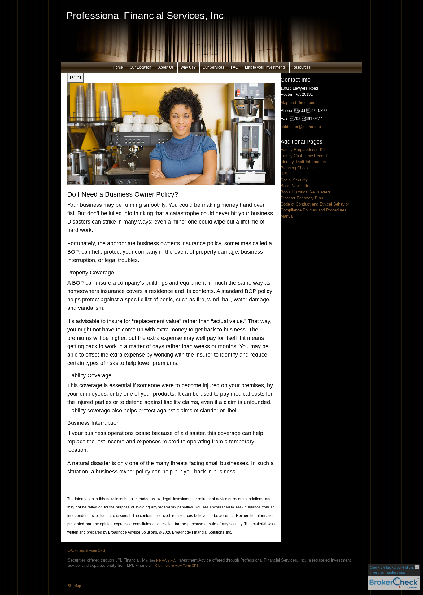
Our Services (213, 67)
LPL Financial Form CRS (86, 550)
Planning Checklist (297, 168)
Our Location (140, 67)
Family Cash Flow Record (304, 155)
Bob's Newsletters (297, 186)
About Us (166, 67)
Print (75, 77)
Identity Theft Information (303, 161)
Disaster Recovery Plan (302, 198)
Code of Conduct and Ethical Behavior (315, 204)
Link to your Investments (265, 67)
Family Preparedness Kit (303, 149)
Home (118, 67)
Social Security (294, 180)
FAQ (234, 67)
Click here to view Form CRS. (177, 565)
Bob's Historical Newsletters (306, 192)
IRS (284, 173)
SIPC (171, 560)
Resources (301, 67)
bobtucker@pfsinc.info (301, 126)
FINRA (161, 560)
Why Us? (188, 67)
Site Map (74, 586)
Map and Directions (298, 102)
